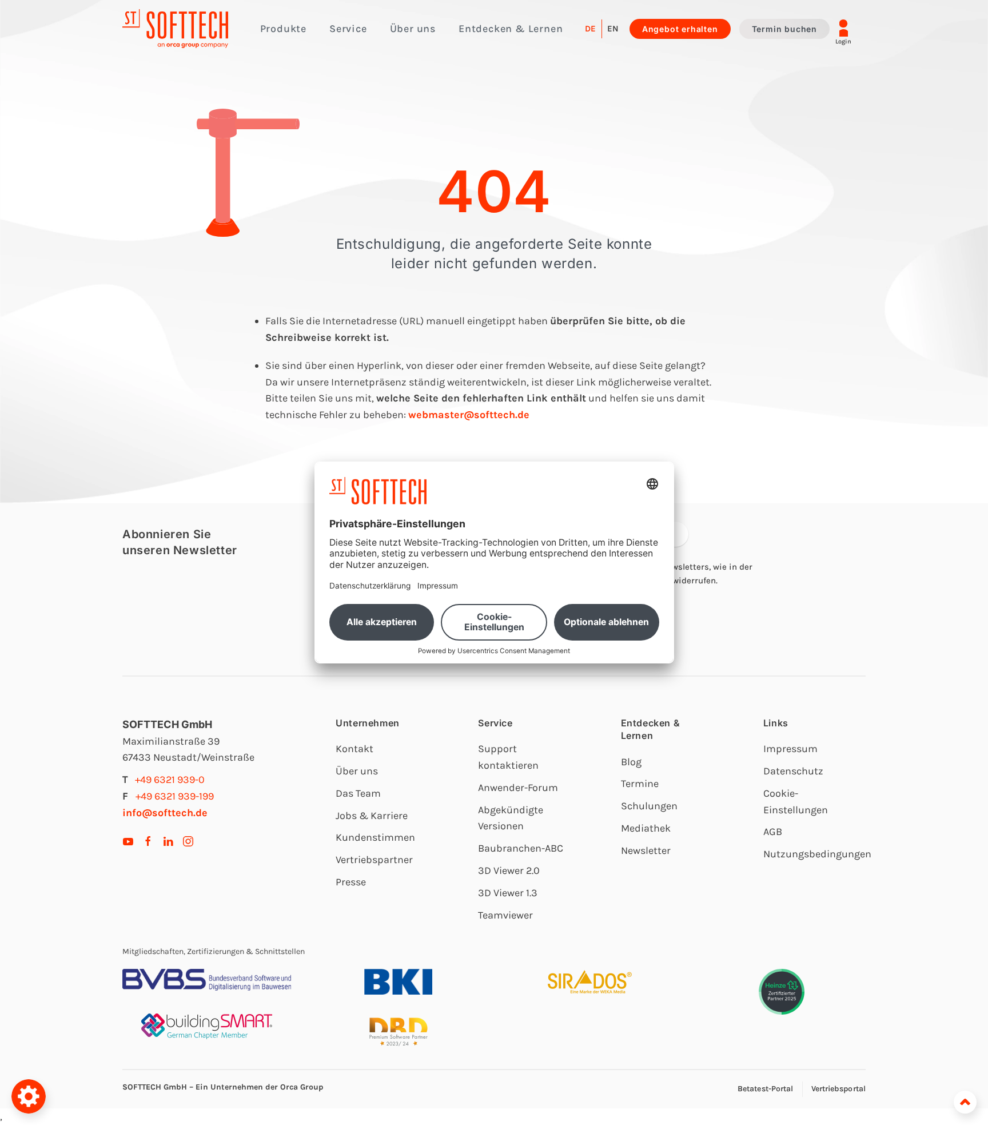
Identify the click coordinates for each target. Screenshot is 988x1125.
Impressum (790, 748)
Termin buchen (784, 29)
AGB (772, 831)
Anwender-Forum (518, 787)
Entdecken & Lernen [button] (511, 28)
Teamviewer (505, 915)
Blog (631, 762)
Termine (640, 783)
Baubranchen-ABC (520, 848)
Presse (351, 882)
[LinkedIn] (168, 840)
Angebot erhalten (680, 29)
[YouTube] (128, 840)
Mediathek (646, 828)
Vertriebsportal (838, 1089)
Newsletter (646, 850)
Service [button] (348, 28)
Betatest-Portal (766, 1089)
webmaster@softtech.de (468, 414)
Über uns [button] (413, 28)
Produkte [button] (283, 28)
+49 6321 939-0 (170, 779)
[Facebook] (148, 840)
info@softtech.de (165, 812)
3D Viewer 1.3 (507, 893)
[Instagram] (188, 840)
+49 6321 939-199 (175, 796)
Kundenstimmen (375, 837)
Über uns (357, 771)
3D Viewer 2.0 (509, 870)
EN (613, 28)
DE (590, 28)
